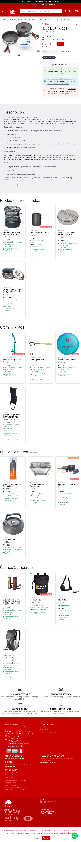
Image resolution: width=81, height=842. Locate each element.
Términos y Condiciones (12, 775)
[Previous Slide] (3, 37)
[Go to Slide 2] (21, 55)
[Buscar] (65, 11)
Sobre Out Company (11, 772)
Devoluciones (9, 777)
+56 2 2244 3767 (35, 4)
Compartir (76, 24)
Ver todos (33, 453)
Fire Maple (46, 24)
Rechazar (35, 838)
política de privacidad (67, 833)
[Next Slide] (37, 37)
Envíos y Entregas (45, 729)
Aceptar (46, 838)
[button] (20, 37)
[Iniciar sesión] (70, 11)
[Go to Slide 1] (19, 55)
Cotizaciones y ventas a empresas (15, 780)
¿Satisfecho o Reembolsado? (48, 732)
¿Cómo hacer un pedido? (47, 727)
